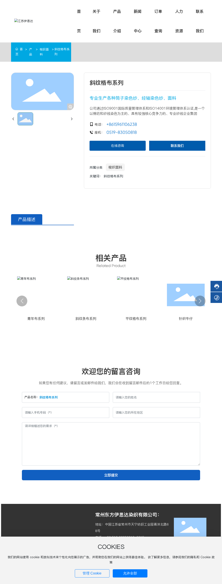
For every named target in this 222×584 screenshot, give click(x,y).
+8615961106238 (121, 124)
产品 (30, 52)
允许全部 (130, 573)
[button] (21, 301)
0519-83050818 (121, 132)
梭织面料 (44, 52)
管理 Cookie (92, 573)
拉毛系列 (86, 318)
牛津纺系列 (136, 318)
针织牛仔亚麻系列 (186, 318)
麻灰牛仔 (36, 318)
